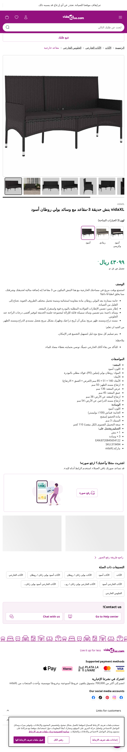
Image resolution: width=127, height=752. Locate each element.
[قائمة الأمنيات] (16, 17)
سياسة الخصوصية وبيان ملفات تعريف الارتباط (49, 731)
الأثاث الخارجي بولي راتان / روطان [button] (78, 584)
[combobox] (63, 27)
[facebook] (121, 697)
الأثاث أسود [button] (104, 574)
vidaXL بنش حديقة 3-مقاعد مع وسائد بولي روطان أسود (77, 209)
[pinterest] (107, 697)
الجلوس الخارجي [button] (114, 593)
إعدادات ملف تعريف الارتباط (105, 739)
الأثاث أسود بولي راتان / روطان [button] (45, 574)
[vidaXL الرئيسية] (73, 17)
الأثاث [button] (119, 574)
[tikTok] (100, 697)
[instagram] (114, 697)
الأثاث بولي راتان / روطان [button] (79, 574)
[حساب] (25, 17)
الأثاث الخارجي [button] (16, 574)
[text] (110, 263)
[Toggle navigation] (120, 17)
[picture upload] (47, 493)
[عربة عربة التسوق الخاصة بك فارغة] (7, 17)
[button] (66, 5)
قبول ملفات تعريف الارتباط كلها (29, 739)
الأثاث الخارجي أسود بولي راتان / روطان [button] (38, 584)
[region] (66, 732)
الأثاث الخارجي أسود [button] (112, 584)
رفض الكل (58, 739)
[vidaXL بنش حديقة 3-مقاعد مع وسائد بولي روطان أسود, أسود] (63, 116)
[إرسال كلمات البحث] (7, 27)
